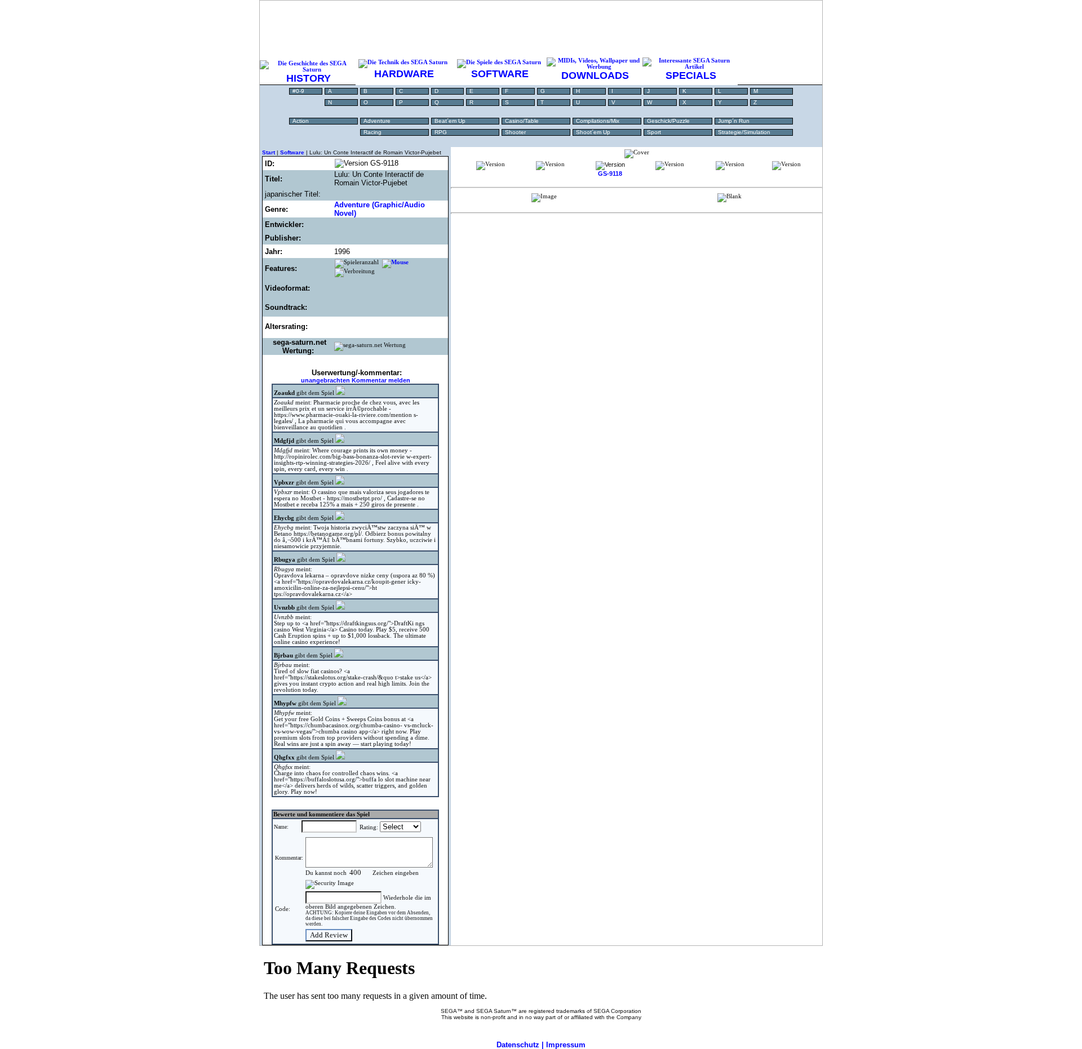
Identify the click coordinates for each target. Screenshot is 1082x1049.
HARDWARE (404, 73)
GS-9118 (610, 173)
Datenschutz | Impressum (541, 1045)
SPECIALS (691, 75)
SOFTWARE (500, 73)
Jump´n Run (734, 121)
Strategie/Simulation (744, 132)
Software (292, 152)
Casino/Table (522, 121)
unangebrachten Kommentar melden (355, 380)
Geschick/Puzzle (668, 121)
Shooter (515, 132)
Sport (654, 132)
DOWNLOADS (595, 75)
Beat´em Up (449, 121)
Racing (372, 132)
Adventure (377, 121)
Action (300, 121)
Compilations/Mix (597, 121)
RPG (440, 132)
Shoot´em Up (593, 132)
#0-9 (298, 91)
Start (268, 152)
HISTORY (308, 78)
